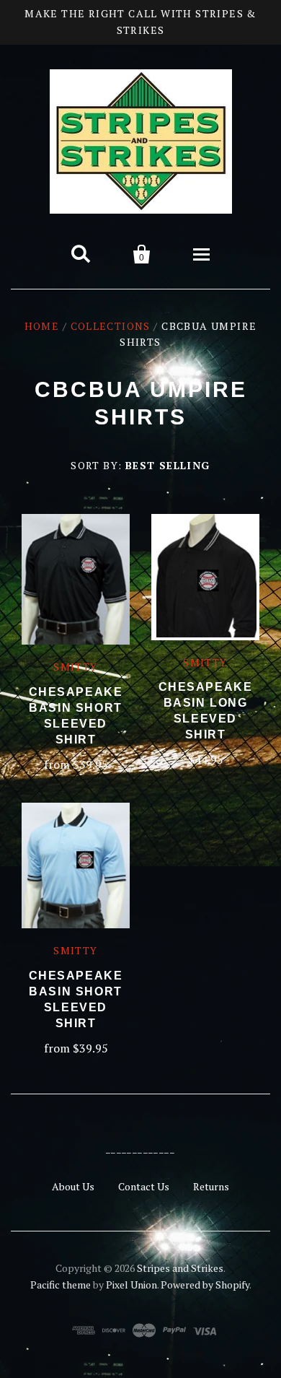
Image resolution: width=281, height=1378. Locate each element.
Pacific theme (60, 1284)
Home (42, 326)
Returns (211, 1186)
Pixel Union (131, 1284)
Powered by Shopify (205, 1284)
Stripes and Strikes (180, 1268)
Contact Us (143, 1186)
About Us (73, 1186)
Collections (111, 326)
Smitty (75, 666)
